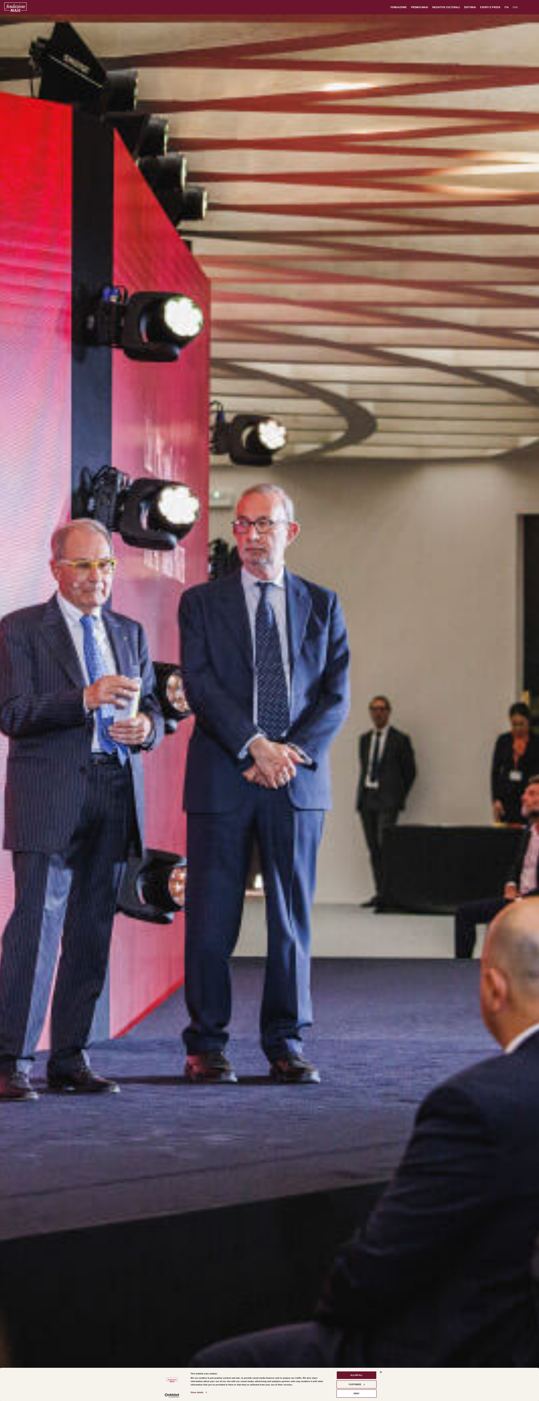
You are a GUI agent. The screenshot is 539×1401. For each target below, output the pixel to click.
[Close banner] (381, 1372)
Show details (197, 1392)
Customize (355, 1384)
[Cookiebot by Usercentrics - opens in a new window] (172, 1395)
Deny (356, 1393)
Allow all (356, 1375)
